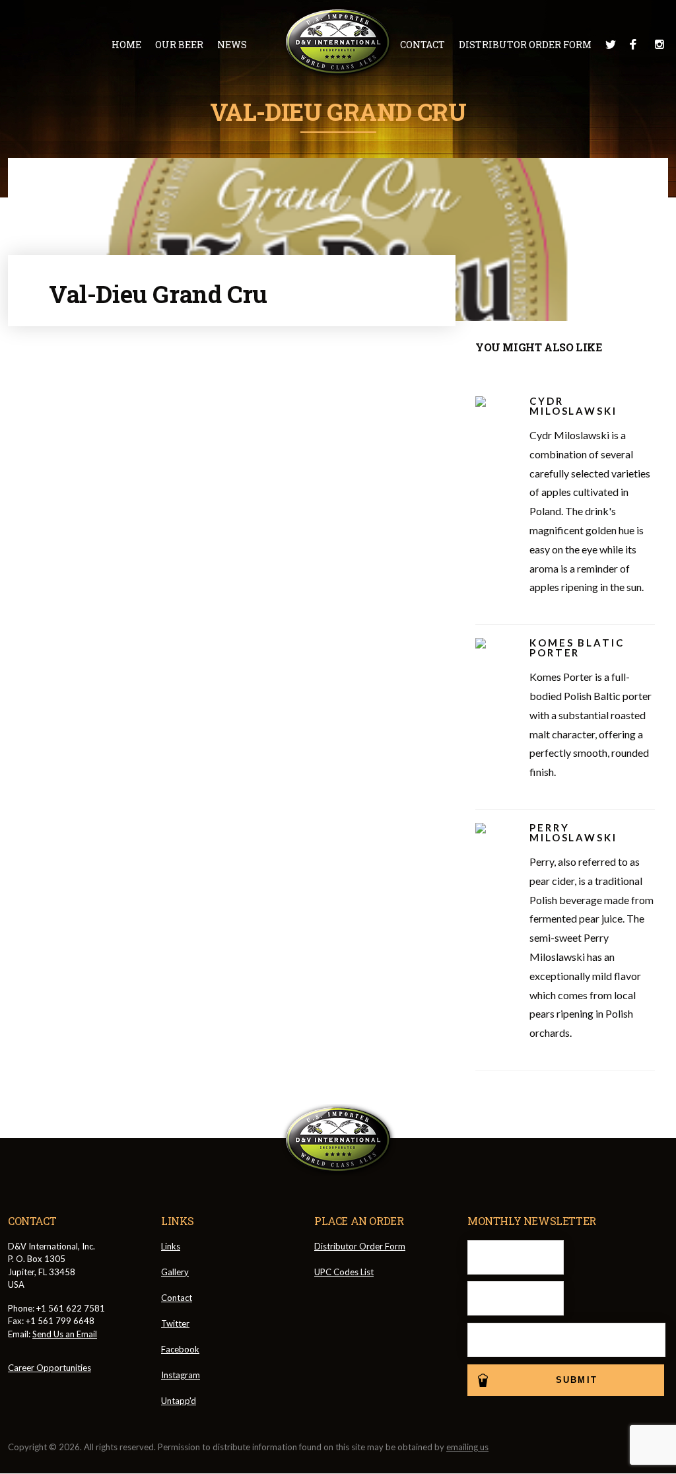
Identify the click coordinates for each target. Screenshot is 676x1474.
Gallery (175, 1272)
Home (126, 44)
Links (170, 1246)
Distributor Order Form (525, 44)
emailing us (467, 1447)
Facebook (635, 44)
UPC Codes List (344, 1272)
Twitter (610, 44)
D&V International (338, 42)
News (232, 44)
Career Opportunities (49, 1367)
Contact (422, 44)
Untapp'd (178, 1400)
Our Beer (179, 44)
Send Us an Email (64, 1334)
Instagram (659, 44)
